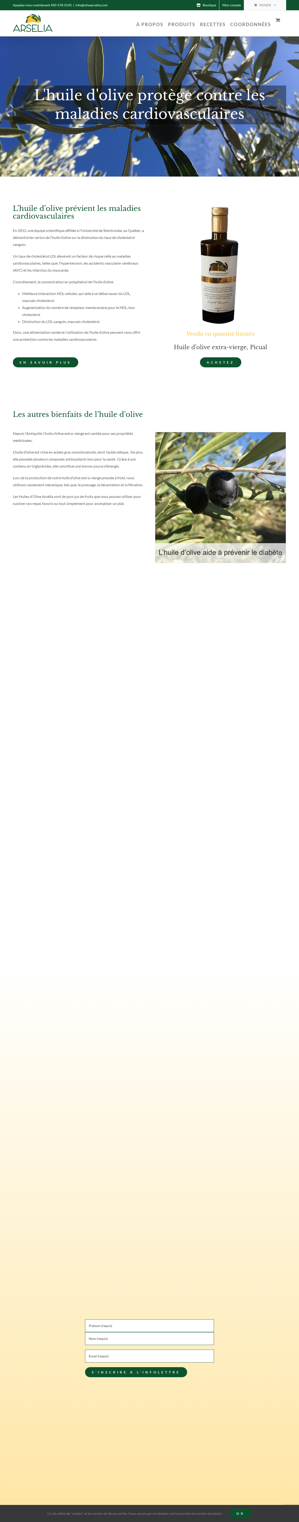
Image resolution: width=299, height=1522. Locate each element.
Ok (240, 1513)
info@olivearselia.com (91, 5)
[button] (158, 497)
